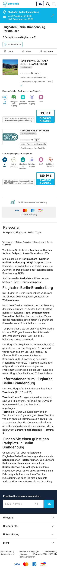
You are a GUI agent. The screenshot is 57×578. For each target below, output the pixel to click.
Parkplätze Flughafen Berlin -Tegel (22, 232)
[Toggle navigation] (48, 4)
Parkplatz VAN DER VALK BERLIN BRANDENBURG (34, 62)
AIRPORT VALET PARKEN (34, 130)
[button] (23, 554)
